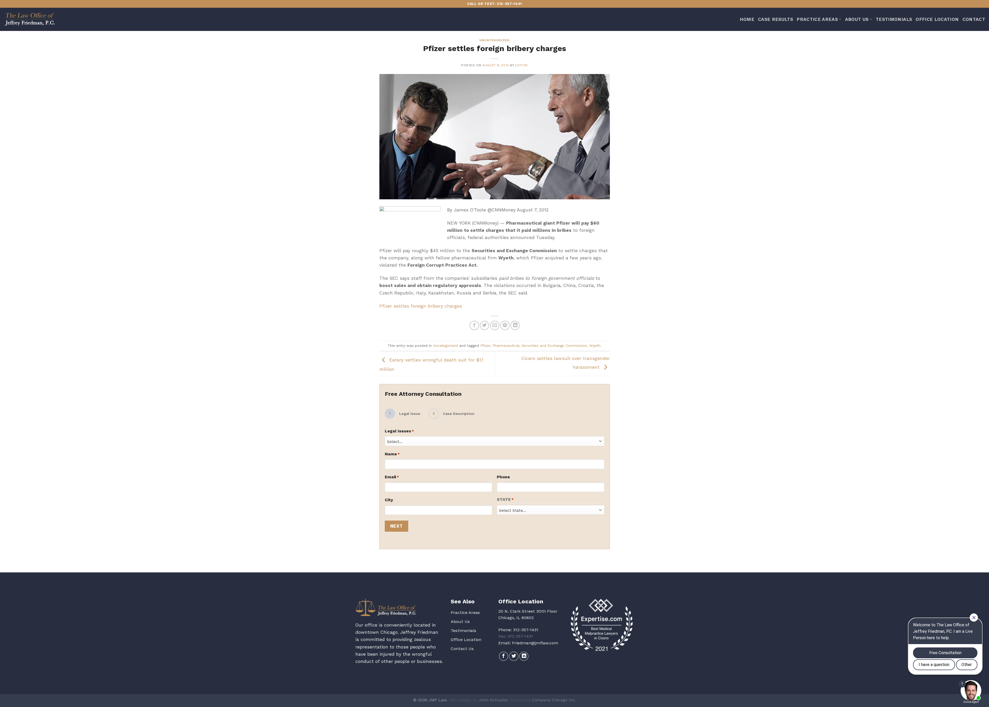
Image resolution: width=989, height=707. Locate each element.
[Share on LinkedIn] (515, 325)
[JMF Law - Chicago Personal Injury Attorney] (29, 19)
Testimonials (894, 19)
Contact (973, 19)
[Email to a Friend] (494, 325)
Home (747, 19)
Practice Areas (817, 19)
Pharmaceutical (505, 345)
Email (392, 476)
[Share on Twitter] (484, 325)
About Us (857, 19)
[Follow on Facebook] (503, 656)
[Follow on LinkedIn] (523, 656)
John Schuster (493, 699)
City (389, 499)
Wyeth (594, 345)
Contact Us (462, 648)
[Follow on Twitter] (513, 656)
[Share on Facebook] (474, 325)
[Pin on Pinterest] (504, 325)
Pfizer (485, 345)
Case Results (775, 19)
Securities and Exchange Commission (554, 345)
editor (521, 65)
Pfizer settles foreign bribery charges (420, 306)
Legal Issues (399, 431)
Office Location (937, 19)
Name (392, 453)
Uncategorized (494, 40)
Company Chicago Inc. (554, 699)
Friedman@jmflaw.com (535, 642)
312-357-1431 (525, 629)
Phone (503, 476)
